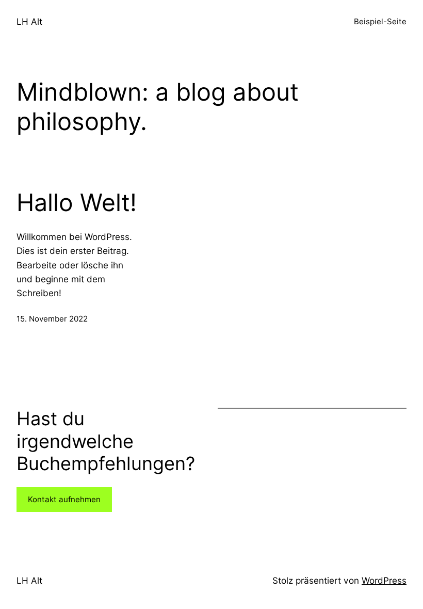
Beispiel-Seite (380, 21)
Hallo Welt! (77, 202)
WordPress (384, 580)
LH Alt (29, 21)
